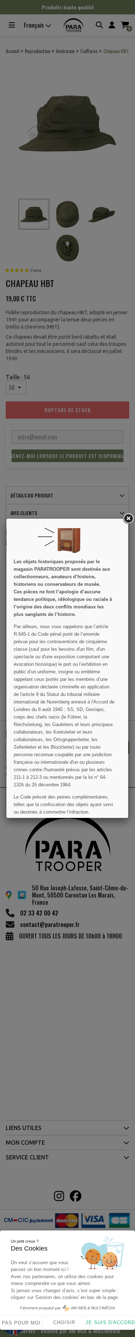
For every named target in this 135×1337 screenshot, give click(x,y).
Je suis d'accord (110, 1322)
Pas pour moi (21, 1323)
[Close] (128, 518)
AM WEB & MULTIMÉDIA (93, 1308)
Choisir (64, 1322)
